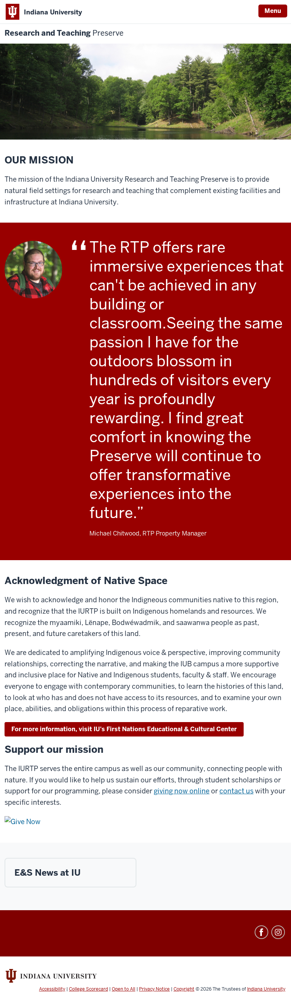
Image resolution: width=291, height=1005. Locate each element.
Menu (272, 11)
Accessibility (52, 989)
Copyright (184, 989)
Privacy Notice (154, 989)
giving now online (182, 791)
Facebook (261, 932)
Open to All (123, 989)
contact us (236, 791)
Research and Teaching (64, 33)
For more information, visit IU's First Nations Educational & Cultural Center (124, 729)
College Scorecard (88, 989)
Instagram (278, 932)
